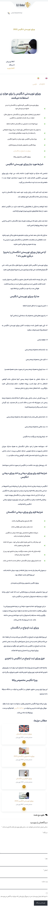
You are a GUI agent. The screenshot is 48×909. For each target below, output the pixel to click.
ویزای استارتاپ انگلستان (24, 734)
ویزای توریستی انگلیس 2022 (24, 801)
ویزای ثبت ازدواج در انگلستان (22, 151)
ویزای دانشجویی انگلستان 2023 (24, 756)
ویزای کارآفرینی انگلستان (24, 778)
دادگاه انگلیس (19, 708)
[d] (24, 742)
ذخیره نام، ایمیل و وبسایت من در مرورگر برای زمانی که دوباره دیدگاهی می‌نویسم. (23, 896)
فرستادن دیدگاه (40, 903)
